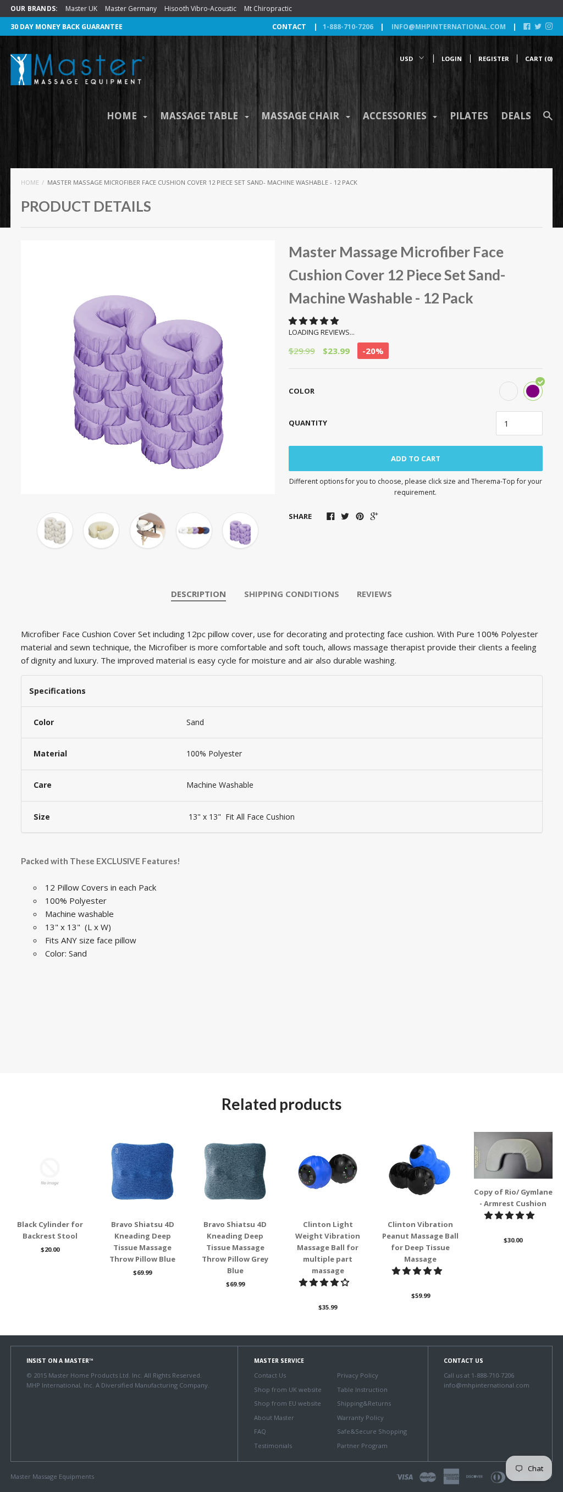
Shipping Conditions (291, 593)
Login (451, 58)
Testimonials (273, 1445)
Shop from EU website (287, 1403)
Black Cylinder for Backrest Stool (50, 1230)
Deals (516, 115)
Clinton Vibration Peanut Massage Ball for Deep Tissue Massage (420, 1241)
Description (198, 593)
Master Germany (131, 8)
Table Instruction (362, 1389)
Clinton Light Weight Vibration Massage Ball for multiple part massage (327, 1247)
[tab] (198, 594)
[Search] (548, 120)
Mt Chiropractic (268, 8)
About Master (274, 1417)
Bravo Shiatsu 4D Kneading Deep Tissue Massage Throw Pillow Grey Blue (235, 1247)
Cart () (539, 58)
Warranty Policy (360, 1417)
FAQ (260, 1431)
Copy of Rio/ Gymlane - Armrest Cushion (513, 1197)
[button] (315, 320)
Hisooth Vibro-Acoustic (200, 8)
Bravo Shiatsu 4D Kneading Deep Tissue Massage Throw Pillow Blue (142, 1241)
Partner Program (362, 1445)
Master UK (81, 8)
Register (493, 58)
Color (301, 391)
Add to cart (415, 458)
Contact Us (270, 1375)
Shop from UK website (288, 1389)
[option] (148, 367)
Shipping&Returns (364, 1403)
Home (30, 182)
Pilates (469, 115)
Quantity (308, 423)
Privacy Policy (357, 1375)
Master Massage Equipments (52, 1476)
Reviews (374, 593)
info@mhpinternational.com (448, 26)
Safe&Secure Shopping (372, 1431)
